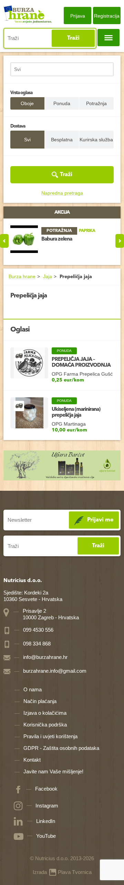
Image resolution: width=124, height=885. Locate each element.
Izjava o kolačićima (44, 713)
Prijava (77, 16)
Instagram (46, 805)
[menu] (108, 37)
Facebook (46, 789)
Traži (73, 38)
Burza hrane (22, 276)
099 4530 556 (37, 630)
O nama (32, 689)
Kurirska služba (96, 139)
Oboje (27, 103)
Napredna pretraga (62, 193)
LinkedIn (45, 821)
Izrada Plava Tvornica (62, 872)
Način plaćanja (39, 701)
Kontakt (32, 760)
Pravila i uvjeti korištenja (50, 736)
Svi (27, 139)
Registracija (107, 16)
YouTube (46, 836)
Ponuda (61, 103)
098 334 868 (36, 644)
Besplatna (62, 139)
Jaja (47, 276)
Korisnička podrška (45, 725)
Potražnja (96, 103)
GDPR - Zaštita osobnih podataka (61, 748)
